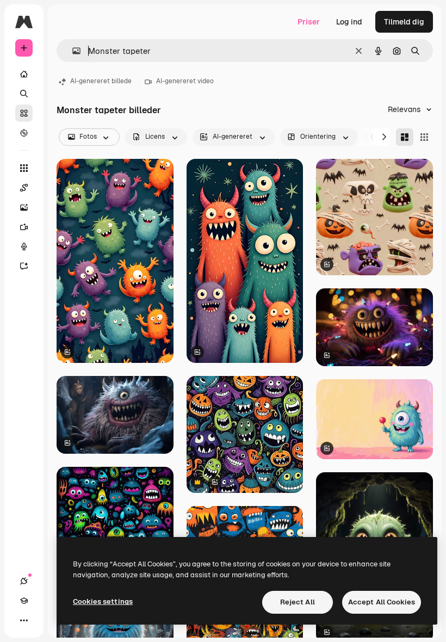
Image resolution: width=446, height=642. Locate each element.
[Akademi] (24, 600)
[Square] (424, 137)
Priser (309, 22)
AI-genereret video (185, 81)
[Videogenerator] (24, 227)
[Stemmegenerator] (24, 246)
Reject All (297, 602)
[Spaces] (24, 187)
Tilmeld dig (404, 22)
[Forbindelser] (24, 581)
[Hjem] (24, 74)
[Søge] (24, 93)
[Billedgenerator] (24, 207)
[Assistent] (24, 266)
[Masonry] (404, 137)
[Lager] (24, 113)
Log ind (349, 22)
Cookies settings (103, 601)
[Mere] (24, 620)
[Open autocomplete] (72, 51)
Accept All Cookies (381, 602)
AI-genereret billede (101, 81)
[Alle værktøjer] (24, 168)
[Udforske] (24, 132)
